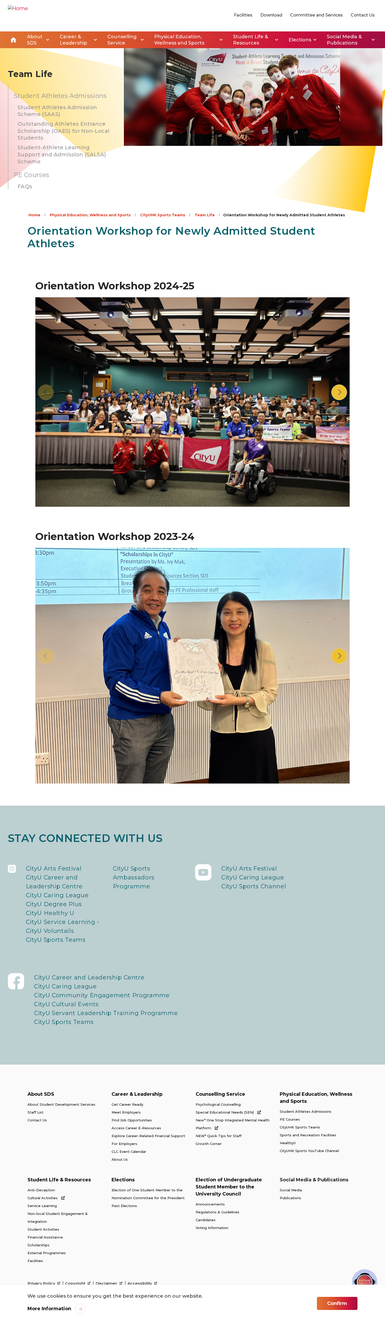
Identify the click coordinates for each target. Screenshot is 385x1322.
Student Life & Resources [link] (250, 40)
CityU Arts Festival (54, 868)
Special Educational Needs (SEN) (225, 1112)
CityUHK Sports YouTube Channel (309, 1151)
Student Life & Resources (59, 1180)
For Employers (124, 1144)
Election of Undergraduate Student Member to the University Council (229, 1187)
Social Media (291, 1190)
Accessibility (140, 1283)
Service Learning (42, 1206)
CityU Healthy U (50, 913)
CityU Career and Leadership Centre (54, 882)
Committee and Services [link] (316, 15)
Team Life (205, 215)
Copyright (75, 1283)
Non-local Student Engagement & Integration (58, 1217)
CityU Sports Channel (253, 886)
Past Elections (124, 1206)
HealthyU (288, 1143)
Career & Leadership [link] (73, 40)
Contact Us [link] (363, 15)
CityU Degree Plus (54, 904)
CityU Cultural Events (66, 1004)
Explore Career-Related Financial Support (148, 1136)
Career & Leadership (137, 1094)
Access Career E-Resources (136, 1128)
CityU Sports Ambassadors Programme (134, 877)
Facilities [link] (243, 15)
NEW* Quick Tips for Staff (218, 1136)
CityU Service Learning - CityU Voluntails (62, 926)
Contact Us (37, 1120)
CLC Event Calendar (129, 1151)
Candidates (206, 1220)
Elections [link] (300, 40)
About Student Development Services (61, 1104)
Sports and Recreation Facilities (308, 1135)
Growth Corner (209, 1144)
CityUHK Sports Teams (162, 215)
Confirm (337, 1303)
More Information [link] (49, 1309)
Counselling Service (220, 1094)
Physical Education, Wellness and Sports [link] (179, 40)
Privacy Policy (42, 1283)
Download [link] (271, 15)
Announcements (210, 1204)
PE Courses (290, 1119)
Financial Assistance (45, 1237)
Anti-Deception (41, 1190)
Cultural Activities (43, 1198)
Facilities (35, 1261)
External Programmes (47, 1253)
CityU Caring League (57, 895)
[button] (339, 392)
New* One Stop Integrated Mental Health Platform (233, 1124)
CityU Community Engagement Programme (102, 995)
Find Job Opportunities (132, 1120)
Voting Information (212, 1228)
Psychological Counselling (218, 1104)
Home (13, 39)
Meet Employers (126, 1112)
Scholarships (39, 1245)
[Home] (18, 15)
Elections (123, 1180)
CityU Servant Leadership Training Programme (106, 1013)
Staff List (35, 1112)
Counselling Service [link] (122, 40)
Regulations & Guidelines (217, 1212)
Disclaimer (107, 1283)
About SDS (41, 1094)
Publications (290, 1198)
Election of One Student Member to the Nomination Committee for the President (148, 1194)
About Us (120, 1159)
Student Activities (43, 1229)
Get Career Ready (127, 1104)
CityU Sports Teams (56, 939)
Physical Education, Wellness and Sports (90, 215)
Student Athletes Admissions (305, 1111)
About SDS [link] (34, 40)
